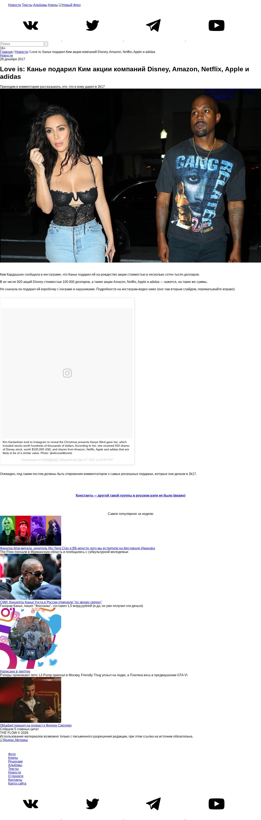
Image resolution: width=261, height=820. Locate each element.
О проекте (15, 776)
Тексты (27, 5)
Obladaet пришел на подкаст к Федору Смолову (36, 725)
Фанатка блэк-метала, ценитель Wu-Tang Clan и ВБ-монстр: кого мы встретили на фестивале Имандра (77, 548)
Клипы (53, 5)
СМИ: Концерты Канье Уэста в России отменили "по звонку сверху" (51, 602)
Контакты (15, 780)
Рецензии (15, 761)
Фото (12, 754)
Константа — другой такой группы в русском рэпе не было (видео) (130, 495)
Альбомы (40, 5)
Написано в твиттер (15, 671)
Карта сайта (17, 783)
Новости (14, 5)
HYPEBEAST (50, 459)
